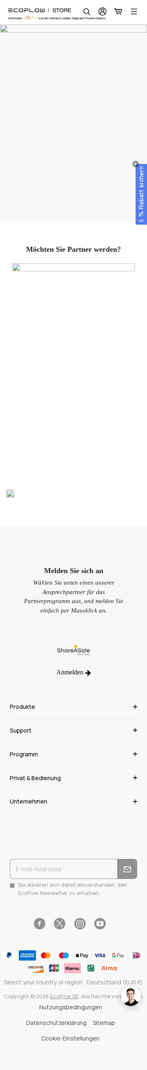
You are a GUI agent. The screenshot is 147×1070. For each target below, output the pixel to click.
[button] (141, 194)
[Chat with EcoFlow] (130, 996)
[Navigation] (134, 11)
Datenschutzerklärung (56, 1023)
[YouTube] (100, 923)
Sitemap (104, 1023)
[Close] (135, 164)
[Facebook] (39, 923)
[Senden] (127, 869)
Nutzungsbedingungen (70, 1007)
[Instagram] (80, 923)
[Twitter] (59, 923)
